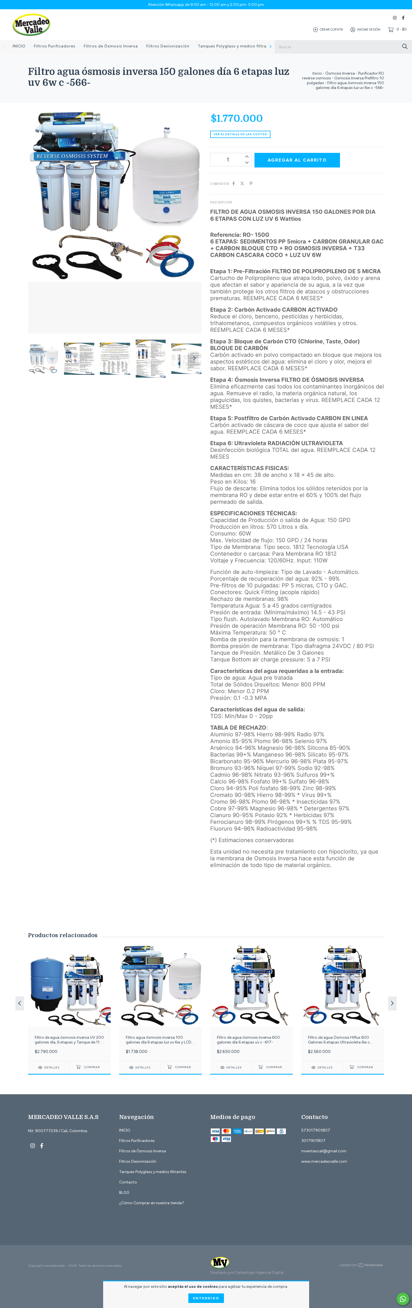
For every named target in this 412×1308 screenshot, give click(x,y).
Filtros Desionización (167, 46)
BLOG (124, 1192)
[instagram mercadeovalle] (395, 17)
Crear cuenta (331, 29)
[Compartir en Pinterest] (251, 183)
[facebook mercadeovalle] (403, 17)
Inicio (317, 73)
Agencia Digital (270, 1272)
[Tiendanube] (361, 1266)
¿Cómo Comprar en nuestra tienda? (151, 1203)
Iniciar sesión (368, 29)
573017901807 (315, 1130)
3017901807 (313, 1140)
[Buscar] (405, 46)
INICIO (19, 46)
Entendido (206, 1298)
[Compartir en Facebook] (233, 183)
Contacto (128, 1182)
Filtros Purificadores (54, 46)
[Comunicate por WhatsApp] (403, 1299)
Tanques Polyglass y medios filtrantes (237, 46)
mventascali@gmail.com (323, 1151)
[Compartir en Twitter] (242, 183)
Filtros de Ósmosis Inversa (111, 46)
